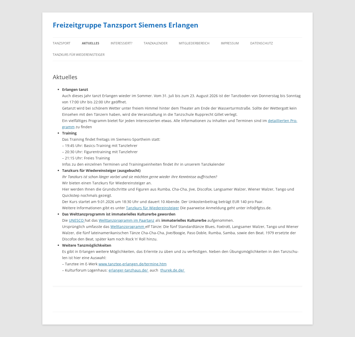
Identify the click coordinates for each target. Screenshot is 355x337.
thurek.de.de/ (172, 270)
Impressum (230, 43)
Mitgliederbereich (194, 43)
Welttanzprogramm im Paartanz (126, 220)
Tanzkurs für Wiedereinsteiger (78, 54)
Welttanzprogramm (127, 226)
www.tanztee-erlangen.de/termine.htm (132, 263)
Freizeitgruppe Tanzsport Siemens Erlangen (125, 25)
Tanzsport (61, 43)
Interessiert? (121, 43)
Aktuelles (90, 43)
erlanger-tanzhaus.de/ (129, 270)
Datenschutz (261, 43)
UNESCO (77, 220)
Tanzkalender (155, 43)
